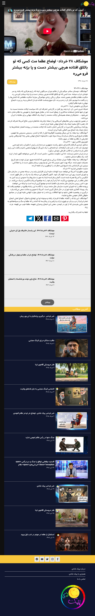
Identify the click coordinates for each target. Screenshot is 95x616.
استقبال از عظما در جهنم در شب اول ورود (37, 534)
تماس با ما (81, 579)
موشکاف (12, 82)
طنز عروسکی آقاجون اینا (44, 364)
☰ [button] (4, 3)
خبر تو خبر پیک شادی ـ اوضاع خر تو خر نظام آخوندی (33, 413)
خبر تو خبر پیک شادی (45, 486)
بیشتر (47, 302)
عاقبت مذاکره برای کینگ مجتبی (41, 340)
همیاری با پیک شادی (77, 574)
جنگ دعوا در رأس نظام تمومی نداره (40, 437)
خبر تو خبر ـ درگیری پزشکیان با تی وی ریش (37, 316)
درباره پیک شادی (78, 569)
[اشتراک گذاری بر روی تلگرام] (30, 218)
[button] (65, 218)
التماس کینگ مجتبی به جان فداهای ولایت (37, 389)
